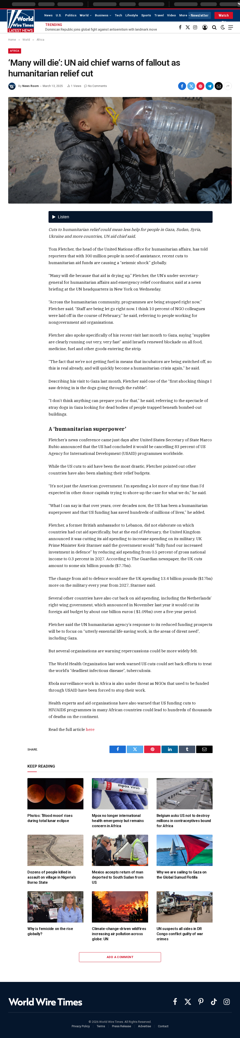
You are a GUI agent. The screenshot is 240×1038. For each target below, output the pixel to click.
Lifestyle (131, 15)
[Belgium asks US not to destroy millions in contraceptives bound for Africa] (185, 794)
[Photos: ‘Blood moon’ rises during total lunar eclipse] (55, 794)
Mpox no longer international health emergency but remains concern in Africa (118, 820)
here (90, 729)
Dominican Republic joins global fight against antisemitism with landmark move (101, 29)
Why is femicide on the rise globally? (50, 931)
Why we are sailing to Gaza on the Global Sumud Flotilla (181, 875)
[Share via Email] (219, 86)
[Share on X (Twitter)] (191, 86)
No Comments (97, 86)
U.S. (59, 15)
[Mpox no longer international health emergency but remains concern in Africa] (120, 794)
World (84, 15)
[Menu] (230, 27)
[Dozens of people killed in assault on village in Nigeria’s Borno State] (55, 850)
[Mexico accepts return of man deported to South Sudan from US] (120, 850)
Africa (14, 50)
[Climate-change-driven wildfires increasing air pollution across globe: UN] (120, 907)
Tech (118, 15)
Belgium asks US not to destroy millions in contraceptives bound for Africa (184, 820)
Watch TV (224, 16)
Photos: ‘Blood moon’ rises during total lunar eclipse (50, 818)
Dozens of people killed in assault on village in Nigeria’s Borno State (51, 877)
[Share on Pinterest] (200, 86)
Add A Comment (120, 957)
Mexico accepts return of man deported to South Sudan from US (117, 877)
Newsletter (200, 15)
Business (101, 15)
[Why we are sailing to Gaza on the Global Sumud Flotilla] (185, 850)
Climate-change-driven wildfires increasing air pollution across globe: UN (119, 934)
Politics (70, 15)
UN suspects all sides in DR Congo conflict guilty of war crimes (180, 934)
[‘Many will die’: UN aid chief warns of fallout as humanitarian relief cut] (120, 150)
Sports (146, 15)
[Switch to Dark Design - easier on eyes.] (223, 27)
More (183, 15)
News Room (30, 86)
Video (171, 15)
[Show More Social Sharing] (228, 86)
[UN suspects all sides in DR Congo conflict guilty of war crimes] (185, 907)
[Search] (214, 27)
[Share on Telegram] (210, 86)
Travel (159, 15)
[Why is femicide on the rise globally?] (55, 907)
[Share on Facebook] (182, 86)
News (48, 15)
